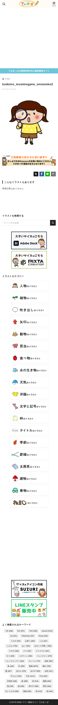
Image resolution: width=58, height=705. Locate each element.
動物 (33, 666)
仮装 (49, 661)
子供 (30, 676)
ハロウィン (25, 656)
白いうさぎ (12, 691)
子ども (16, 676)
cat (13, 635)
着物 (27, 691)
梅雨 (47, 681)
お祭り (30, 641)
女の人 (21, 671)
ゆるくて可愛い (43, 646)
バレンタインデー (15, 661)
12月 (33, 631)
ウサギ (14, 651)
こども (12, 646)
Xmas (43, 635)
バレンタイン (44, 656)
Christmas (28, 635)
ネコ (10, 656)
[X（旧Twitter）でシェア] (36, 174)
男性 (47, 686)
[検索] (53, 223)
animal (47, 631)
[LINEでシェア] (47, 174)
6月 (21, 631)
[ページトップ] (52, 699)
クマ (27, 651)
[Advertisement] (29, 38)
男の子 (33, 686)
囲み (47, 666)
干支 (43, 676)
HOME (7, 79)
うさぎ (16, 641)
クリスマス (42, 651)
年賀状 (12, 681)
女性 (49, 671)
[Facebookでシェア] (41, 174)
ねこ (26, 646)
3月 (9, 631)
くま (43, 641)
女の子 (35, 671)
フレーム (34, 661)
